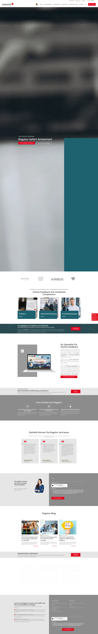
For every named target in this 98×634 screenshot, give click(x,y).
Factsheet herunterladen (69, 376)
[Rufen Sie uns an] (95, 317)
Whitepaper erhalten (75, 555)
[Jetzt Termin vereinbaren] (95, 319)
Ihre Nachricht (54, 609)
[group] (30, 451)
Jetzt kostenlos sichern (76, 329)
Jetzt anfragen (75, 391)
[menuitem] (71, 1)
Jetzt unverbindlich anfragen (26, 143)
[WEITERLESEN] (27, 308)
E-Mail (52, 478)
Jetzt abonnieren (58, 498)
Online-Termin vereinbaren (44, 143)
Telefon (53, 604)
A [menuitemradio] (88, 0)
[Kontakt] (95, 315)
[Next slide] (77, 451)
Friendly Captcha (54, 483)
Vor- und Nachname (55, 600)
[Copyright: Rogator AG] (97, 332)
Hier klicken (60, 485)
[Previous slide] (21, 451)
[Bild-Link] (38, 360)
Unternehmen (71, 600)
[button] (97, 270)
